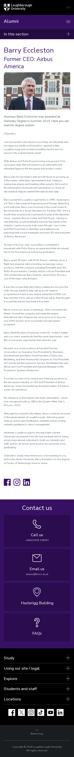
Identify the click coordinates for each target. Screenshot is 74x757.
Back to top (37, 733)
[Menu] (68, 22)
